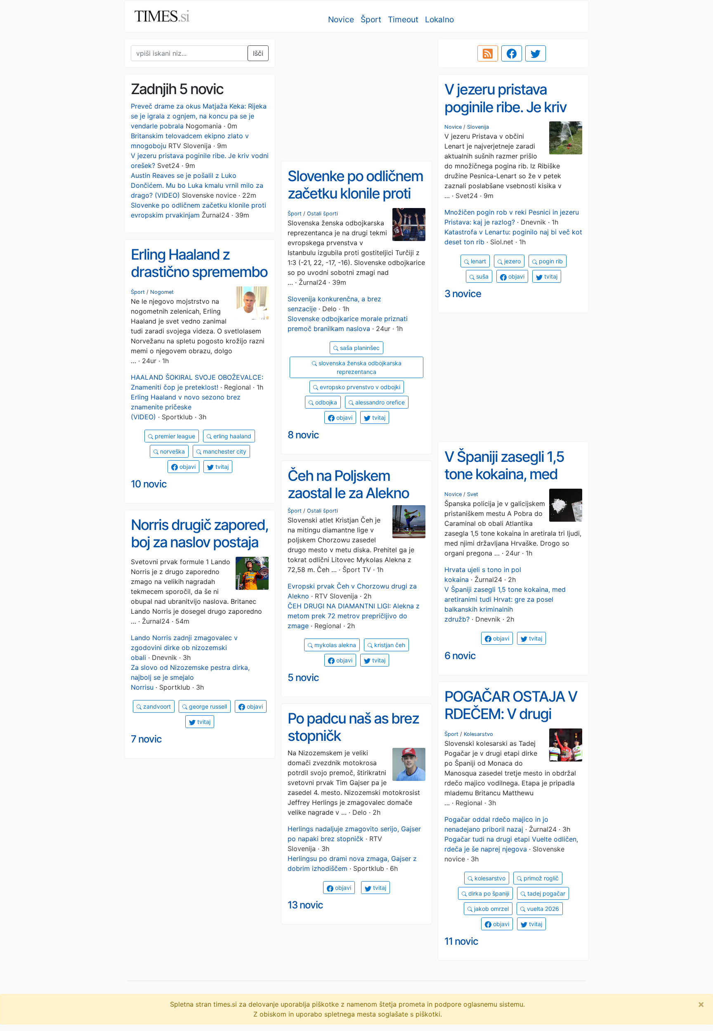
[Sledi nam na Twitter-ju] (535, 53)
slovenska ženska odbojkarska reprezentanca (359, 367)
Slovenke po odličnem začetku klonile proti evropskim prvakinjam (356, 193)
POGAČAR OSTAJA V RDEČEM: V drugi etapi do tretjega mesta (510, 723)
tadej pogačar (545, 893)
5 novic (303, 677)
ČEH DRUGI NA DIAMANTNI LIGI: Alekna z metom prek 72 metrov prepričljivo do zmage (354, 616)
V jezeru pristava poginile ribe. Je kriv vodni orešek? (505, 106)
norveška (171, 451)
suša (482, 276)
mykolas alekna (334, 644)
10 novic (149, 484)
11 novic (461, 941)
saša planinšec (359, 347)
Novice (341, 19)
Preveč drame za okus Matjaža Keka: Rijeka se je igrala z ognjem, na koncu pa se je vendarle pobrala (199, 116)
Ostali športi (322, 213)
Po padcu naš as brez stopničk (353, 727)
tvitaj (550, 276)
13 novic (305, 905)
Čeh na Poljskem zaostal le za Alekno (348, 484)
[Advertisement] (356, 97)
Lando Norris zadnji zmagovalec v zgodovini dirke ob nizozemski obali (184, 648)
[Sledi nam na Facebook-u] (511, 53)
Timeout (403, 19)
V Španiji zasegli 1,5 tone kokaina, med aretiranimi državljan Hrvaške (506, 483)
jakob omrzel (490, 908)
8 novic (303, 435)
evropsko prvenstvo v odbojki (359, 386)
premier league (174, 436)
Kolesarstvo (478, 734)
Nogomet (162, 292)
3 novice (462, 294)
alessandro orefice (379, 402)
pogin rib (550, 261)
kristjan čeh (389, 644)
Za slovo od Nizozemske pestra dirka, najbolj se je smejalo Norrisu (190, 677)
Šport (371, 19)
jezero (512, 261)
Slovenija (478, 127)
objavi (515, 276)
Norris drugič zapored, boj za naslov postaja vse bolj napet (199, 542)
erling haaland (231, 436)
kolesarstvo (489, 878)
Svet (472, 494)
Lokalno (439, 19)
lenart (477, 261)
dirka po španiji (488, 893)
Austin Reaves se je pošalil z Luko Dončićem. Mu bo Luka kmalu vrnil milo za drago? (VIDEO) (197, 185)
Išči (258, 53)
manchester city (223, 451)
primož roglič (540, 878)
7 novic (146, 739)
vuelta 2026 (542, 908)
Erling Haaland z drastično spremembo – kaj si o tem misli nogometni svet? (199, 281)
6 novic (460, 656)
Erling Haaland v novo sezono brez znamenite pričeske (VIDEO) (186, 407)
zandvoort (156, 706)
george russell (207, 706)
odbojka (325, 402)
